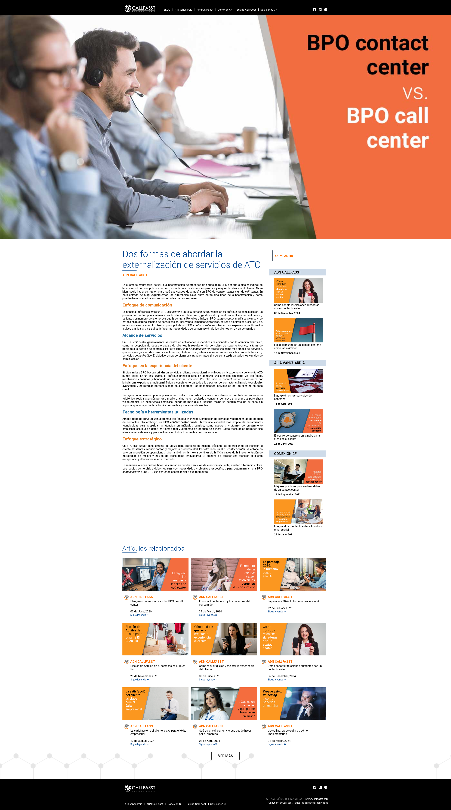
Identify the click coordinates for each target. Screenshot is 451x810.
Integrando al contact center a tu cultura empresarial (298, 528)
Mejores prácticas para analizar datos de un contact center (297, 488)
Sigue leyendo (138, 614)
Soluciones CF (268, 9)
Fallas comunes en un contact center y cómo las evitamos (297, 346)
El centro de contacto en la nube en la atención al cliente (297, 437)
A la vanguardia (183, 9)
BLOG (167, 9)
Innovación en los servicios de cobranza (293, 397)
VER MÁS (225, 756)
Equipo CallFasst (246, 9)
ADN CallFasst (205, 9)
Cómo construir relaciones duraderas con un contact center (296, 306)
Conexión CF (225, 9)
